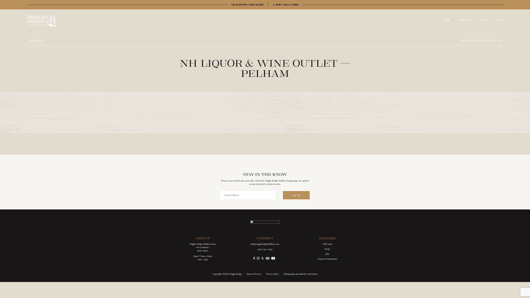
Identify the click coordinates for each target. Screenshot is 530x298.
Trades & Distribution (327, 258)
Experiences (465, 19)
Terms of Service (254, 273)
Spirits (447, 19)
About (500, 19)
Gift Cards (327, 244)
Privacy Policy (272, 273)
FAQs (327, 249)
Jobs (327, 253)
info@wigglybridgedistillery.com (265, 244)
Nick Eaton (312, 273)
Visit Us (485, 19)
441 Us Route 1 (202, 247)
